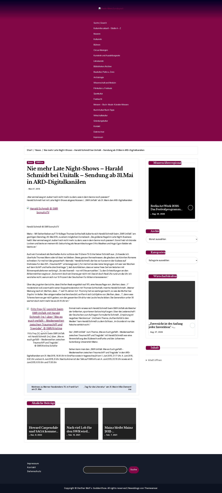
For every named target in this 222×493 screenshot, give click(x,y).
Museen (97, 34)
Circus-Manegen (101, 50)
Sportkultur (98, 94)
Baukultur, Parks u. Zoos (104, 72)
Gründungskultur (101, 121)
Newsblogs (134, 488)
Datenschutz (99, 132)
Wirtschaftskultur (101, 115)
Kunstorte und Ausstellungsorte (107, 55)
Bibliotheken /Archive (103, 66)
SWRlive (39, 162)
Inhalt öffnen (155, 360)
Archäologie (99, 77)
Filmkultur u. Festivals (103, 88)
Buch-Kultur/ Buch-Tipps (104, 110)
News (30, 162)
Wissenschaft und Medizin (105, 83)
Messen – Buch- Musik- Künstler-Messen (111, 105)
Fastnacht (98, 99)
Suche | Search (100, 23)
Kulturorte (98, 39)
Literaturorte (99, 61)
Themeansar (150, 488)
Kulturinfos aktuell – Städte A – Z (107, 28)
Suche (133, 470)
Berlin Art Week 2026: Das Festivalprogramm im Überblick (166, 209)
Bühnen (97, 45)
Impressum (98, 137)
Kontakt (97, 126)
